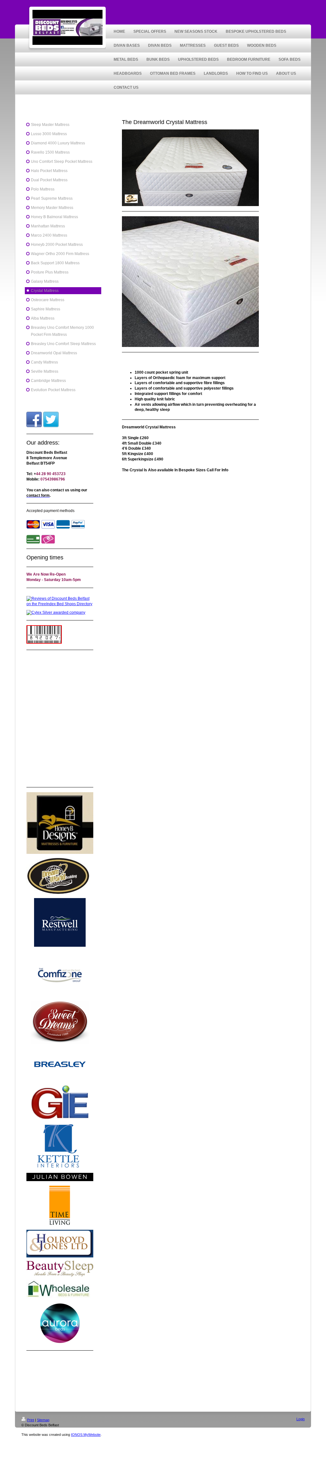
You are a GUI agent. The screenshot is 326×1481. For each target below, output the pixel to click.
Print (30, 1420)
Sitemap (43, 1420)
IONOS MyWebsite (86, 1434)
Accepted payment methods (50, 511)
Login (300, 1419)
